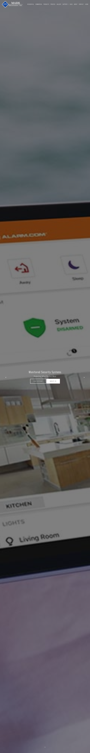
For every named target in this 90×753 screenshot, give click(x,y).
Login (86, 4)
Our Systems (38, 381)
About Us (53, 381)
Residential (30, 4)
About (75, 4)
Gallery (59, 4)
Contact (81, 4)
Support (65, 4)
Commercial (38, 4)
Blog (71, 4)
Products (46, 4)
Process (53, 4)
